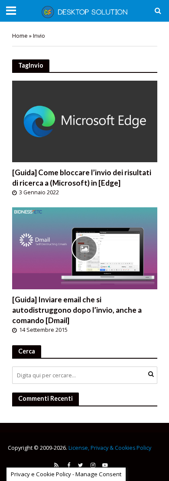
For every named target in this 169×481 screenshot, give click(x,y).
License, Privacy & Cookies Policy (109, 448)
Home (20, 35)
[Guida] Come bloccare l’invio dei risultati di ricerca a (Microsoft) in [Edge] (81, 177)
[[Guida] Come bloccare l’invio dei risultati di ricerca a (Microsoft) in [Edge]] (84, 120)
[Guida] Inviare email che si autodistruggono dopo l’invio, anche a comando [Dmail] (77, 310)
